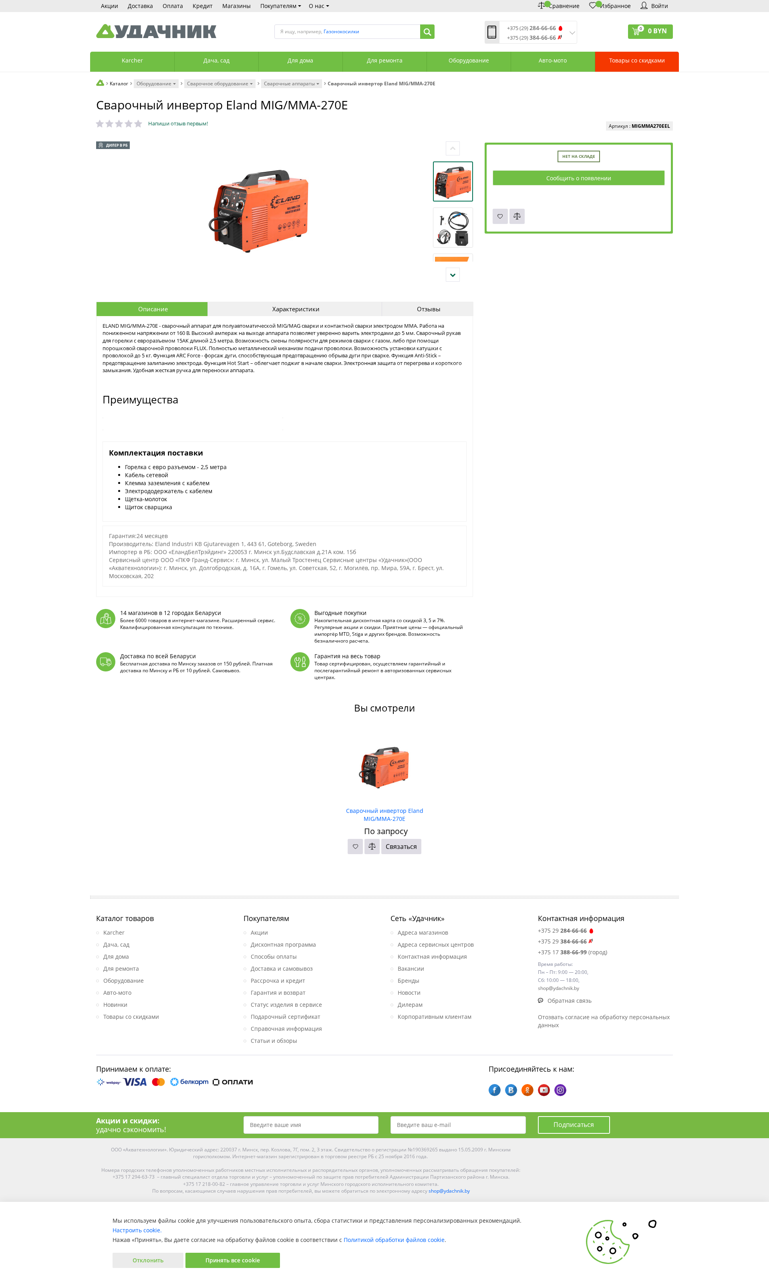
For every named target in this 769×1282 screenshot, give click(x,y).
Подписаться (574, 1124)
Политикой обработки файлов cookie (394, 1240)
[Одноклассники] (527, 1090)
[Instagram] (560, 1090)
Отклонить (148, 1260)
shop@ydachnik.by (449, 1190)
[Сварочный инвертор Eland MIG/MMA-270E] (384, 765)
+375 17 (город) (572, 952)
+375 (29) (531, 28)
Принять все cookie (232, 1260)
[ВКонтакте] (511, 1090)
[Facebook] (495, 1090)
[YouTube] (544, 1090)
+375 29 (562, 930)
